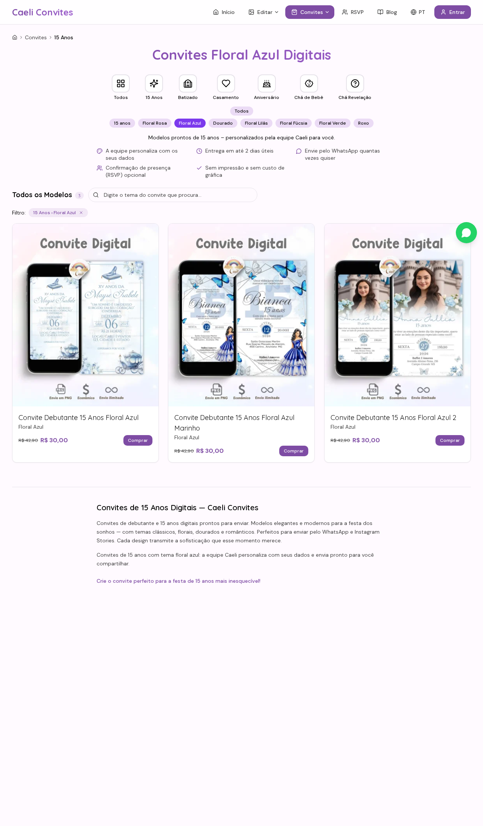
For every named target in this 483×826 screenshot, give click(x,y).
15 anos (122, 123)
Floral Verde (332, 123)
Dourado (223, 123)
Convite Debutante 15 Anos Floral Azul (78, 417)
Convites (311, 12)
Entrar (457, 12)
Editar (264, 12)
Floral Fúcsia (293, 123)
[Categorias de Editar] (278, 12)
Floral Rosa (155, 123)
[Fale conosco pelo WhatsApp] (466, 232)
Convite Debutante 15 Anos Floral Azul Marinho (234, 422)
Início (228, 12)
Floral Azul (190, 123)
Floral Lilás (256, 123)
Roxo (363, 123)
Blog (391, 12)
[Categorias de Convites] (328, 12)
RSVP (357, 12)
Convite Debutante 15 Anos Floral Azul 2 (393, 417)
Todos (242, 111)
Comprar (138, 440)
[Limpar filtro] (81, 212)
